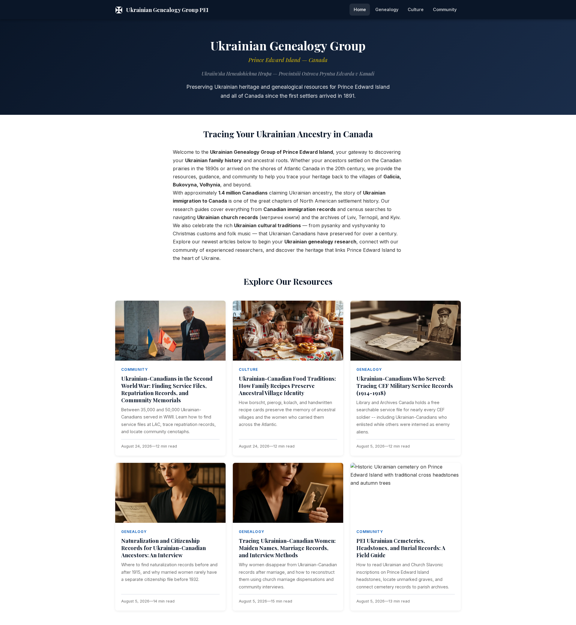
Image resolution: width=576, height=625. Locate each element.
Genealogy (386, 9)
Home (360, 9)
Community (445, 9)
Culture (416, 9)
